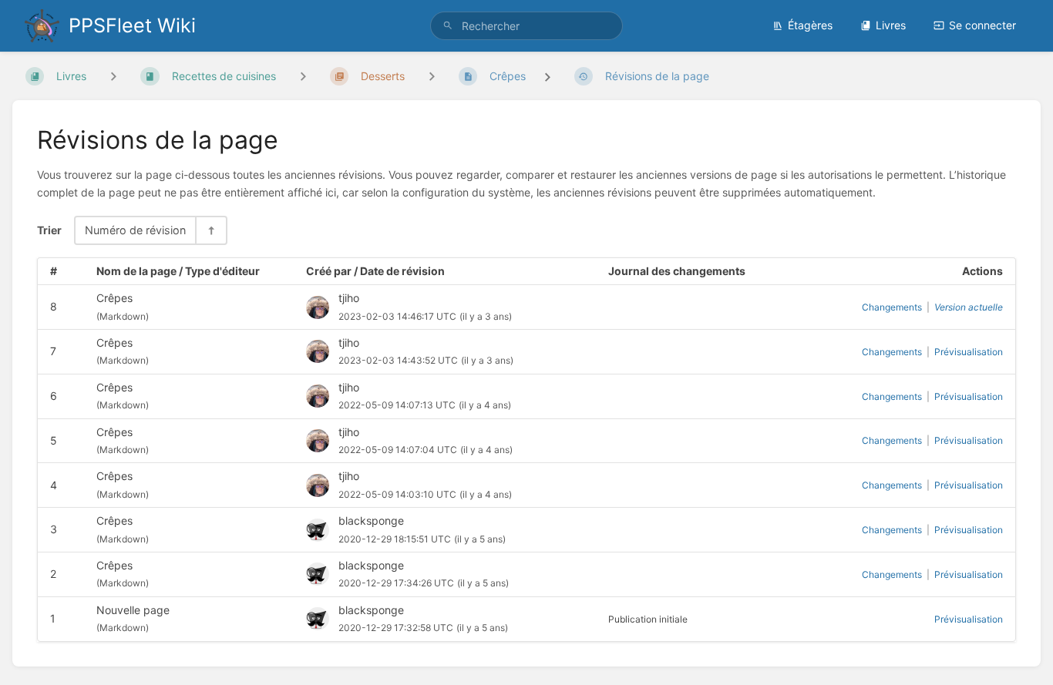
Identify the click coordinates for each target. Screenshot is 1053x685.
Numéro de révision (135, 230)
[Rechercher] (447, 25)
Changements (892, 307)
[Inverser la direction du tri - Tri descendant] (210, 230)
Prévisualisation (968, 352)
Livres (891, 25)
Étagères (810, 25)
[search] (527, 26)
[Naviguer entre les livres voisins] (113, 76)
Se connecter (982, 25)
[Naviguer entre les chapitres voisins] (303, 76)
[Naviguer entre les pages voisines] (432, 76)
